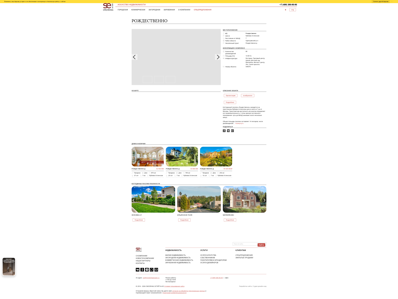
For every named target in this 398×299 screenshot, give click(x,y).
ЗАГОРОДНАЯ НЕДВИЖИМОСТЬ (178, 257)
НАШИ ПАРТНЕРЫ (143, 261)
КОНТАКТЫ (140, 263)
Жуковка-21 (137, 215)
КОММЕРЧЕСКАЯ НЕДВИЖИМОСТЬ (179, 260)
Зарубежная (169, 10)
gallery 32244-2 (153, 163)
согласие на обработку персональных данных (188, 291)
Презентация (230, 95)
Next (218, 57)
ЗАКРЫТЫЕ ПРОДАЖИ (244, 257)
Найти (261, 245)
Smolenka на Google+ (232, 130)
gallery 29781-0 (211, 163)
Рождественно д (138, 169)
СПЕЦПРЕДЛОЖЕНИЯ (244, 255)
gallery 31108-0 (177, 163)
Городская (123, 10)
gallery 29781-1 (216, 163)
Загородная (154, 10)
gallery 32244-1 (148, 163)
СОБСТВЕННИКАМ (207, 257)
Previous (134, 57)
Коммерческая (138, 10)
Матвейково (228, 215)
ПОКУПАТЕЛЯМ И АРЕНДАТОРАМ (213, 260)
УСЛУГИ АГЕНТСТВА (208, 255)
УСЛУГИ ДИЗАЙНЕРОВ (209, 262)
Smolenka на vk (228, 130)
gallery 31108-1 (182, 163)
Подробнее (230, 102)
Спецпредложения (202, 10)
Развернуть (239, 123)
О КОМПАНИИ (141, 256)
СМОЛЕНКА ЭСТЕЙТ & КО (139, 250)
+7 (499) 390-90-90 (216, 278)
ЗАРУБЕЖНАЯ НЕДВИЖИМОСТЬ (178, 262)
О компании (184, 10)
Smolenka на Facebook (224, 130)
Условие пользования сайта (174, 286)
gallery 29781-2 (221, 163)
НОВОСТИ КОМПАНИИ (145, 258)
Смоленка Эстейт (108, 7)
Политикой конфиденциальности (174, 293)
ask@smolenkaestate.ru (151, 278)
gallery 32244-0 (142, 163)
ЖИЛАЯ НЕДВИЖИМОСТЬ (175, 255)
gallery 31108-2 (187, 163)
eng (292, 10)
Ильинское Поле (184, 215)
